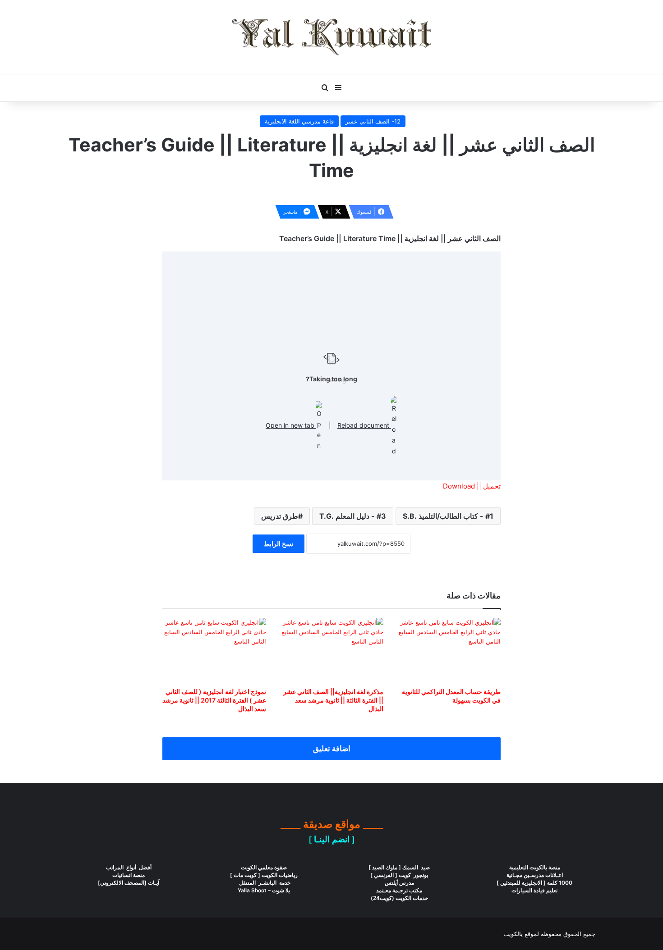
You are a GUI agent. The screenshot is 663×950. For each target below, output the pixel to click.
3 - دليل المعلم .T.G (352, 516)
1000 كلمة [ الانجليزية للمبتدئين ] (534, 882)
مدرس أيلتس (399, 882)
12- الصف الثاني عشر (373, 121)
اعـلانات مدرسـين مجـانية (534, 875)
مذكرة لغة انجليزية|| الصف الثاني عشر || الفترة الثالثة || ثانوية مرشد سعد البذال (333, 700)
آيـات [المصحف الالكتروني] (128, 882)
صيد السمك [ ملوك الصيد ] (399, 867)
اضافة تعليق (331, 748)
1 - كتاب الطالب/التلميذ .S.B (448, 516)
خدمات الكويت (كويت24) (399, 898)
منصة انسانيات (128, 875)
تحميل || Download (472, 486)
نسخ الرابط (278, 544)
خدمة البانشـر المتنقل (264, 882)
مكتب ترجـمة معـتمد (399, 890)
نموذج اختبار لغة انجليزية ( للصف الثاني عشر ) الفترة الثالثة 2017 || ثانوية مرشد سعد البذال (214, 700)
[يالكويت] (331, 37)
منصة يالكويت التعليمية (534, 867)
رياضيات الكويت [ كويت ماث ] (264, 875)
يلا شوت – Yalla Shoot (264, 890)
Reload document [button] (364, 425)
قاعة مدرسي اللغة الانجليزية (299, 121)
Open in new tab (291, 425)
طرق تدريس (279, 516)
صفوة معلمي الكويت (264, 867)
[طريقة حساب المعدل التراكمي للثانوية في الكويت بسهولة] (449, 650)
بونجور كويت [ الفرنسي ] (399, 875)
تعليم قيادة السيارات (534, 890)
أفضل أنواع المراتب (129, 867)
